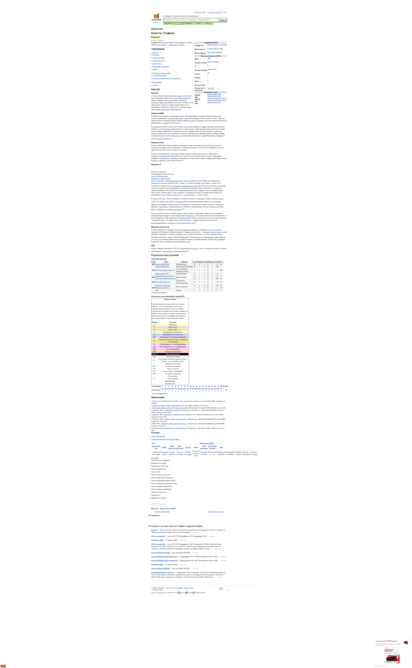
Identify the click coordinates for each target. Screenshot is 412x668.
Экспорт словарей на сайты (159, 592)
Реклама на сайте (188, 588)
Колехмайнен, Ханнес (216, 512)
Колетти (154, 530)
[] (171, 138)
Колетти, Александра (161, 512)
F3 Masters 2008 (157, 564)
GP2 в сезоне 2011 (158, 544)
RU (224, 12)
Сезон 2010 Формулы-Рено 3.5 (162, 572)
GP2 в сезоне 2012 (158, 536)
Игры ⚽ (208, 23)
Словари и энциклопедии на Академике (181, 16)
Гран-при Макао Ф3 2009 (160, 552)
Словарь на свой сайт (215, 12)
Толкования (178, 23)
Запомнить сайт (200, 12)
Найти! (222, 20)
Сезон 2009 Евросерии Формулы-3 (164, 556)
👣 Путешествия (157, 589)
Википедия (168, 23)
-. (217, 98)
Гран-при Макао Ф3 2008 (160, 568)
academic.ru (156, 22)
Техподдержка (179, 588)
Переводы (188, 23)
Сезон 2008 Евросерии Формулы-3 (164, 560)
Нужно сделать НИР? (168, 508)
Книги (198, 23)
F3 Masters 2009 (157, 540)
